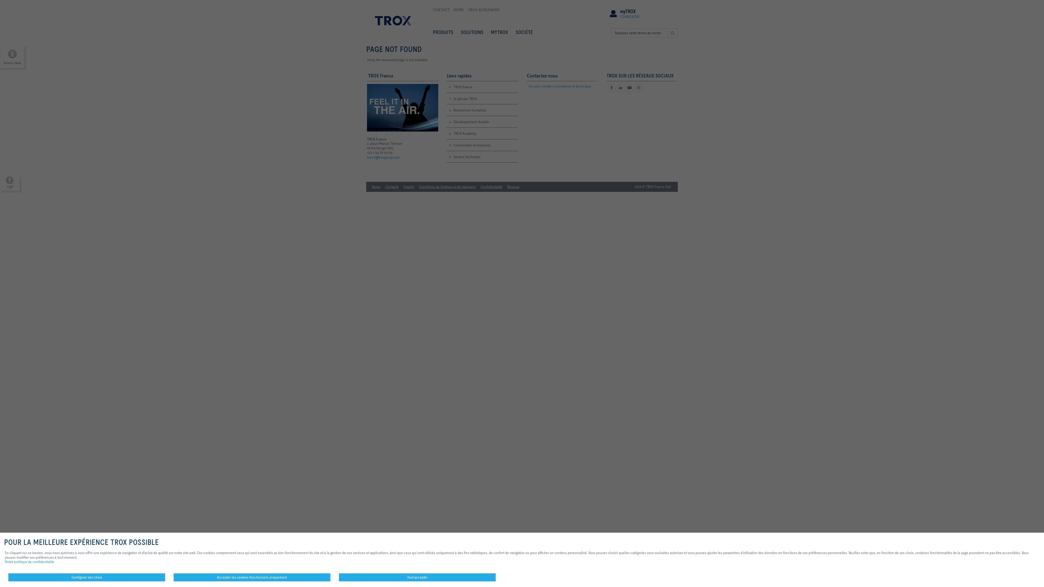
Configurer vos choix (87, 577)
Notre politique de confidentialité (29, 562)
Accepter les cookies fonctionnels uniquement (252, 577)
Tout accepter (417, 577)
